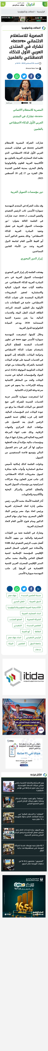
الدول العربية (35, 601)
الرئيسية (41, 12)
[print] (10, 76)
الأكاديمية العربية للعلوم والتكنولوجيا (24, 607)
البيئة (10, 643)
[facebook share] (31, 76)
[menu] (44, 4)
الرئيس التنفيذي (33, 637)
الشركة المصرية (34, 619)
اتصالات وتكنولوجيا (26, 12)
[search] (3, 4)
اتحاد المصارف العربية (31, 613)
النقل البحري (19, 601)
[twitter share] (24, 76)
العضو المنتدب (15, 619)
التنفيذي (18, 625)
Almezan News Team (32, 68)
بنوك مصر (12, 595)
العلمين (21, 643)
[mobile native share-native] (38, 76)
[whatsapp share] (17, 76)
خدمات (38, 649)
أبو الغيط (26, 631)
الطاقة (38, 631)
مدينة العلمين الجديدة (31, 595)
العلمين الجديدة (34, 625)
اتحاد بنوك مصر (14, 637)
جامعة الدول (35, 643)
